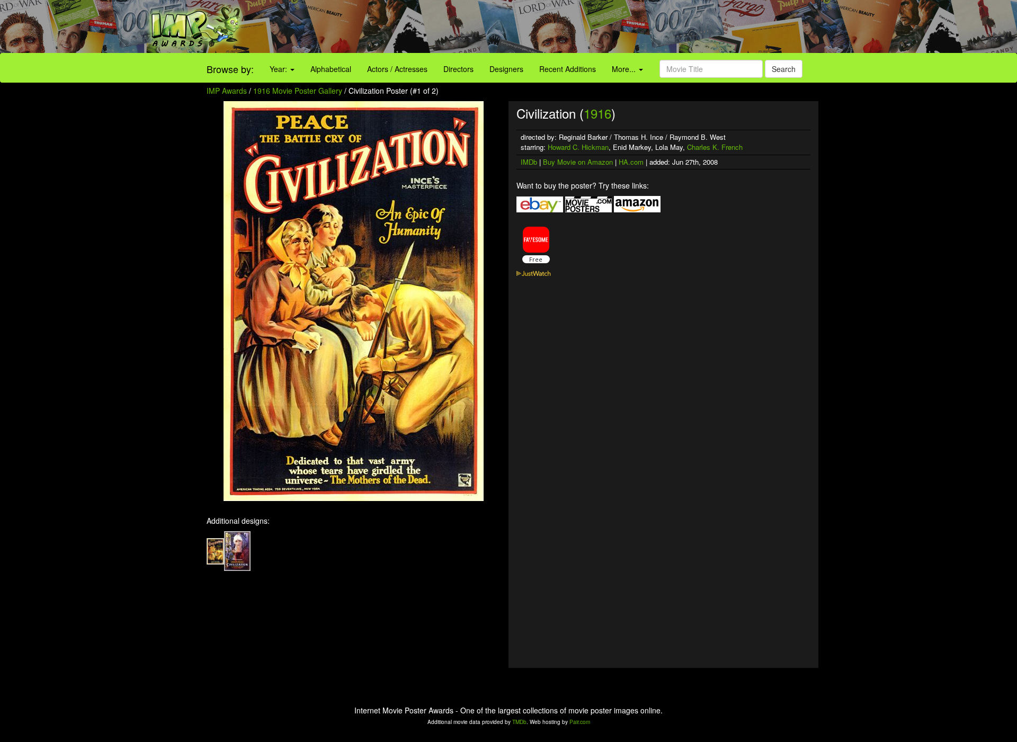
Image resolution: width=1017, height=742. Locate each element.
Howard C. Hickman (578, 147)
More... (625, 69)
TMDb (519, 722)
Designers (506, 69)
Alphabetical (330, 69)
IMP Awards (227, 90)
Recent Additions (567, 69)
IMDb (529, 162)
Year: (279, 69)
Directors (458, 69)
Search (784, 69)
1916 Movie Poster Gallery (297, 90)
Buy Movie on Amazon (578, 162)
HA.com (631, 162)
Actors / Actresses (397, 69)
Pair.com (579, 722)
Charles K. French (715, 147)
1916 (597, 113)
